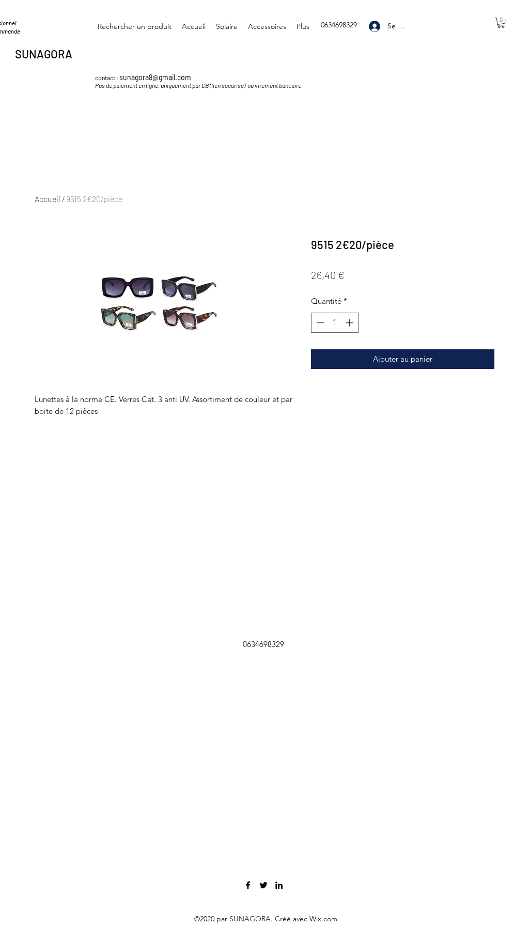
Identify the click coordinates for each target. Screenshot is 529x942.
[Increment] (350, 322)
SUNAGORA (44, 53)
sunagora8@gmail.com (155, 77)
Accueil (47, 199)
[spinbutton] (335, 322)
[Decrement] (319, 322)
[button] (501, 23)
